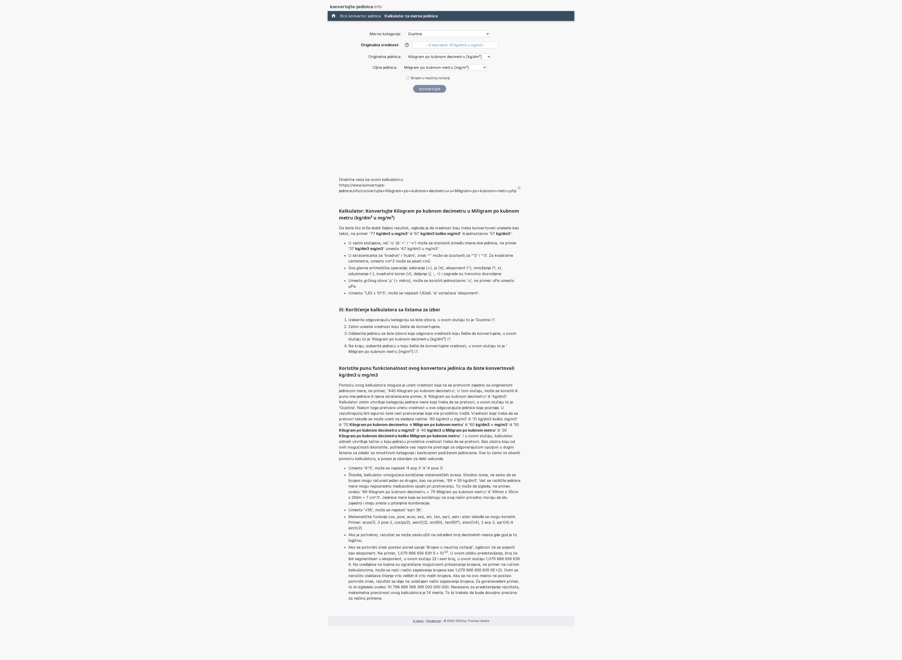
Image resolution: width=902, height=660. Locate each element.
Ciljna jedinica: (385, 67)
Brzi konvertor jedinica (360, 16)
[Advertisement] (429, 131)
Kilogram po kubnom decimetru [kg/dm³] (409, 339)
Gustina (483, 319)
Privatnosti (433, 621)
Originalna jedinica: (385, 56)
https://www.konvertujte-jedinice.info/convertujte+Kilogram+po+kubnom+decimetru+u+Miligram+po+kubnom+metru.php (428, 188)
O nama (418, 621)
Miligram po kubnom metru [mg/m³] (380, 351)
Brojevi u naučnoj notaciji (430, 78)
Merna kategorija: (385, 33)
